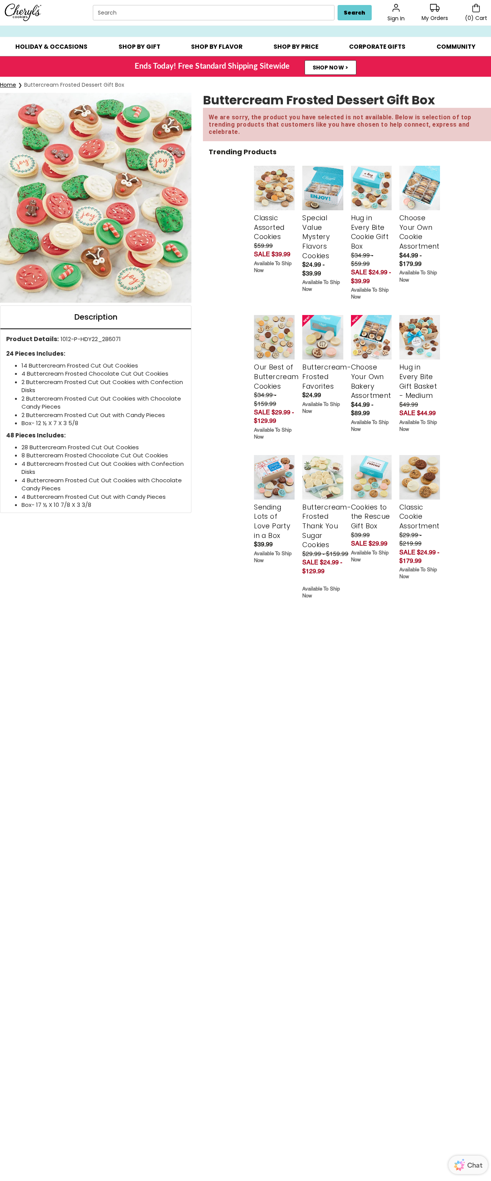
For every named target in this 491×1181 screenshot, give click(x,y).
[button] (51, 46)
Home (8, 85)
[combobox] (214, 13)
